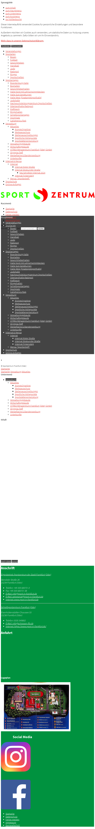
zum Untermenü (13, 13)
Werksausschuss (22, 132)
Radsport (14, 71)
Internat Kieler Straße (25, 166)
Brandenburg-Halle (19, 82)
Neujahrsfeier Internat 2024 (32, 172)
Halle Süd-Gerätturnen (21, 94)
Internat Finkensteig (24, 175)
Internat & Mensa (14, 161)
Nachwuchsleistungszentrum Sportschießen (31, 103)
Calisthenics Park (18, 120)
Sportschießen (17, 77)
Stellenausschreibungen (26, 135)
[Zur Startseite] (48, 201)
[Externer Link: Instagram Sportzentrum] (47, 757)
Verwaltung (11, 123)
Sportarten (11, 54)
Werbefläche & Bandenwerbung (25, 155)
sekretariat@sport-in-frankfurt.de (24, 596)
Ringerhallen (16, 111)
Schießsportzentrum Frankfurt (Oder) (18, 607)
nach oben (6, 561)
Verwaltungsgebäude (20, 143)
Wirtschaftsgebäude (19, 146)
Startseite (10, 208)
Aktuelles (14, 126)
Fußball (13, 59)
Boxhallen (15, 85)
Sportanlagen (12, 80)
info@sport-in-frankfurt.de (21, 593)
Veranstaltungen (13, 51)
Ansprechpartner (23, 129)
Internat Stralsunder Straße (27, 169)
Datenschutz (11, 211)
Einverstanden (17, 46)
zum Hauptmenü (14, 10)
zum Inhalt (11, 7)
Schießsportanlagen (19, 114)
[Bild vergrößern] (35, 730)
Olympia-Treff (16, 152)
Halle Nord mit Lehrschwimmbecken (27, 91)
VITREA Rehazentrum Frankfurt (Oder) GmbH (31, 149)
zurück (15, 561)
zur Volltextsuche (14, 19)
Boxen (13, 56)
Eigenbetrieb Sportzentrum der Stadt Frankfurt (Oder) (26, 574)
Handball (14, 65)
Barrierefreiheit (13, 220)
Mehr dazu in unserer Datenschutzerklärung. (22, 40)
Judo (12, 68)
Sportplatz (15, 117)
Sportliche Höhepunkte (26, 137)
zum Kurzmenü (13, 16)
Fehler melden (12, 214)
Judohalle (15, 100)
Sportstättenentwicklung (26, 140)
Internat (14, 164)
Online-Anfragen (13, 184)
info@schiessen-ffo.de (19, 623)
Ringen (13, 74)
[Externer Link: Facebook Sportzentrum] (47, 795)
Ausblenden (6, 46)
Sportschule (11, 181)
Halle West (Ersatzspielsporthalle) (26, 97)
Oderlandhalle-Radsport (21, 106)
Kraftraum (15, 109)
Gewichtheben (17, 62)
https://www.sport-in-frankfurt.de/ (26, 626)
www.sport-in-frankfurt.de (22, 599)
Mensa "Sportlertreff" (20, 178)
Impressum (11, 822)
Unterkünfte (16, 158)
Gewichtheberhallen (20, 88)
